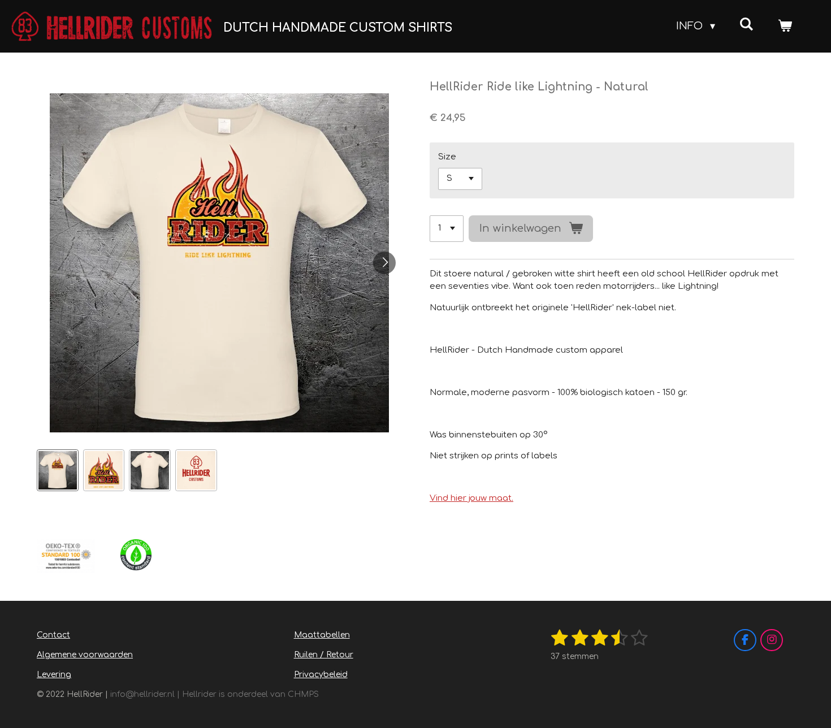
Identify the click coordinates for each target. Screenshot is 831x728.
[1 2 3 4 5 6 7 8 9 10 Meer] (447, 228)
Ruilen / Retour (323, 655)
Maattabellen (322, 635)
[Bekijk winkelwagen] (785, 26)
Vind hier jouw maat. (471, 498)
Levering (54, 674)
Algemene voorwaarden (85, 655)
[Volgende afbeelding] (384, 263)
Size (447, 157)
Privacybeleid (321, 674)
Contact (53, 635)
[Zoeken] (746, 24)
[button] (58, 470)
